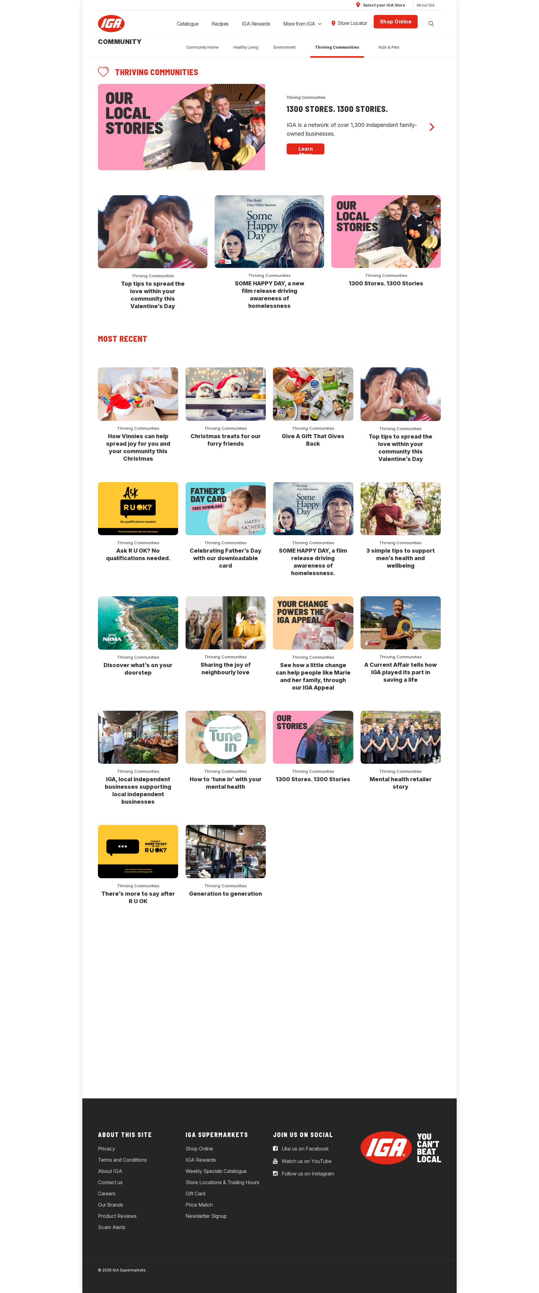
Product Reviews (117, 1216)
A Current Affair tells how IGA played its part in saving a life (400, 672)
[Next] (431, 127)
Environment (285, 47)
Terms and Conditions (122, 1160)
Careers (106, 1193)
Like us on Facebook (304, 1148)
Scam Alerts (111, 1227)
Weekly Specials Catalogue (216, 1171)
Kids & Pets (389, 47)
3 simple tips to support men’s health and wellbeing (400, 558)
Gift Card (195, 1193)
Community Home (202, 47)
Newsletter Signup (206, 1216)
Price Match (199, 1205)
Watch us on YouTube (306, 1161)
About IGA (425, 5)
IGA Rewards (256, 24)
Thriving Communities (337, 47)
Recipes (220, 24)
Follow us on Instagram (307, 1173)
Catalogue (188, 24)
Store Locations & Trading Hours (222, 1182)
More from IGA (299, 24)
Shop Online (396, 21)
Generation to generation (225, 893)
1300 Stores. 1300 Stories (386, 283)
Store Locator (352, 23)
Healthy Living (245, 47)
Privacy (106, 1148)
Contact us (110, 1182)
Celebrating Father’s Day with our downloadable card (225, 558)
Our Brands (110, 1205)
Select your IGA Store (383, 5)
